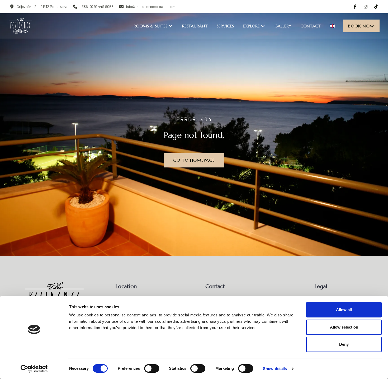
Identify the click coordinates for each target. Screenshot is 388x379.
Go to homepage (194, 160)
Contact (310, 26)
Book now (361, 26)
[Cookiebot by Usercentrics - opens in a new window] (34, 369)
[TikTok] (376, 6)
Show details (275, 368)
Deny (344, 344)
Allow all (344, 309)
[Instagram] (365, 6)
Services (225, 26)
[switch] (151, 368)
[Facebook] (355, 6)
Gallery (283, 26)
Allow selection (344, 327)
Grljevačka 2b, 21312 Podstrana (42, 6)
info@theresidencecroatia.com (150, 6)
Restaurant (195, 26)
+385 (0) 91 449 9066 (96, 6)
